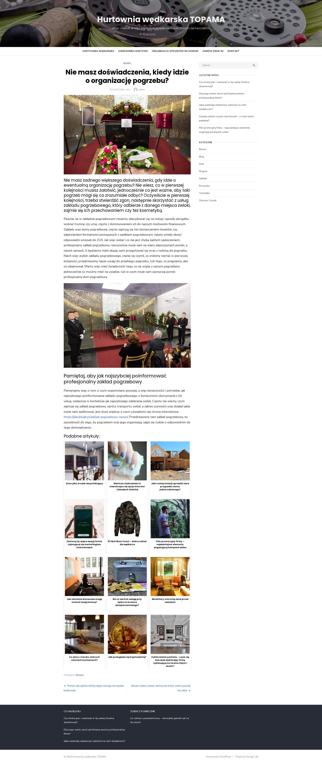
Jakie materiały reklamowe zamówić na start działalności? (94, 741)
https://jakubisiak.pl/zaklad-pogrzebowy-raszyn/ (96, 417)
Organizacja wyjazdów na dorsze (175, 51)
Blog (201, 156)
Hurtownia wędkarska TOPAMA (161, 19)
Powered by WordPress (218, 756)
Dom (201, 163)
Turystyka (204, 193)
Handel (203, 178)
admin (142, 89)
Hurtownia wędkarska (98, 51)
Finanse (203, 171)
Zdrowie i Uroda (207, 200)
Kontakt (233, 51)
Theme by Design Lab (246, 756)
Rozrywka (204, 185)
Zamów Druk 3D (213, 51)
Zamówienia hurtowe (133, 51)
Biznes (127, 63)
